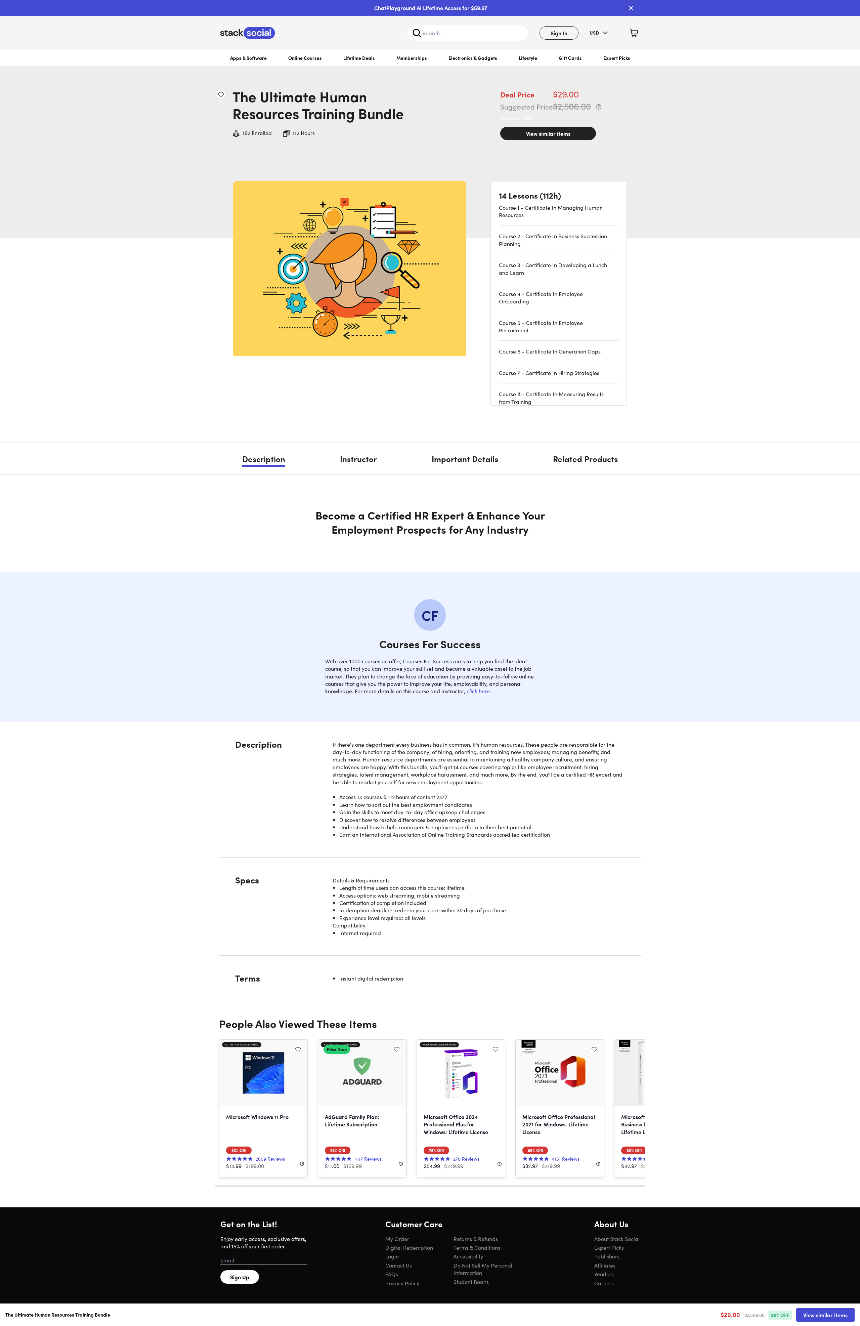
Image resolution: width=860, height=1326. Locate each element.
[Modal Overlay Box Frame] (430, 663)
